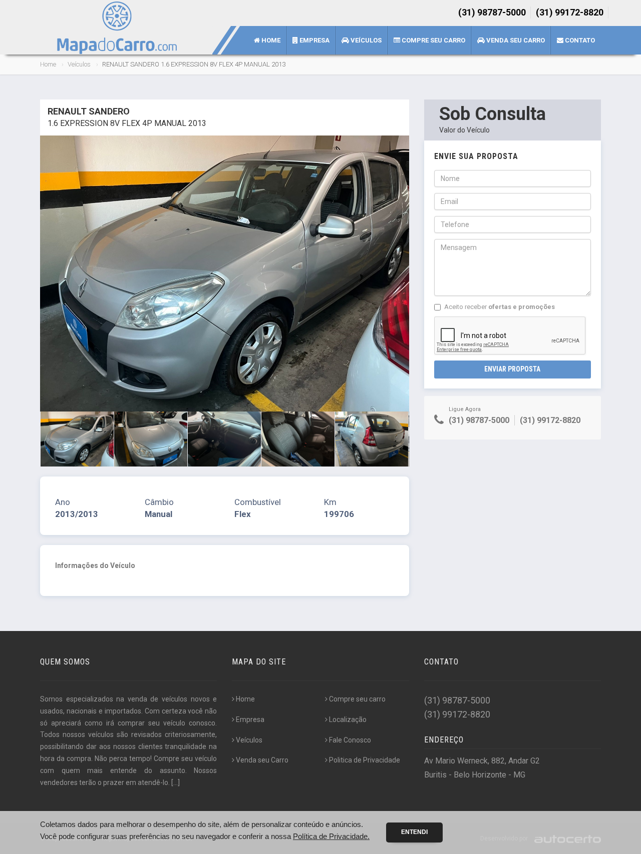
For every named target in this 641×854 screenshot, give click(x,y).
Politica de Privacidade (364, 760)
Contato (579, 40)
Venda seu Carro (515, 40)
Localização (348, 720)
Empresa (314, 40)
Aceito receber (499, 306)
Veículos (365, 40)
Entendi (414, 832)
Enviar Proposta (512, 369)
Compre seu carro (432, 40)
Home (270, 40)
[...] (175, 782)
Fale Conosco (350, 740)
